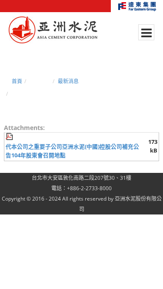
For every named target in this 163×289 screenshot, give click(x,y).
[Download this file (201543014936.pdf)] (10, 136)
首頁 (17, 81)
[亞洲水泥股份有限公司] (53, 30)
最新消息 (68, 81)
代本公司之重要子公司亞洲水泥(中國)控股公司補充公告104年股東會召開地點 (72, 151)
